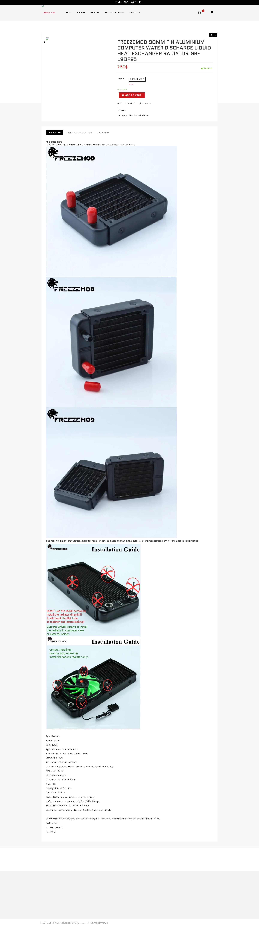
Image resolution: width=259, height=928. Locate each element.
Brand (120, 78)
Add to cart (133, 95)
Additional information (79, 132)
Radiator (76, 28)
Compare (146, 103)
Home (66, 28)
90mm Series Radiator (95, 28)
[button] (137, 79)
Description (54, 132)
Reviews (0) (103, 132)
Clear (131, 84)
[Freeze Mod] (48, 12)
